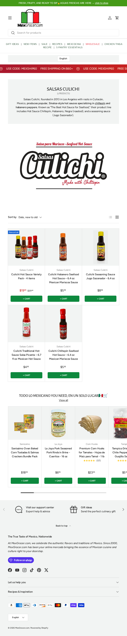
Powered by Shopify (39, 628)
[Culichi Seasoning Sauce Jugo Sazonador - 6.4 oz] (100, 247)
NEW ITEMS (30, 44)
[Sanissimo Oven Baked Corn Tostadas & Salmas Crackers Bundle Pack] (25, 423)
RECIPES (57, 44)
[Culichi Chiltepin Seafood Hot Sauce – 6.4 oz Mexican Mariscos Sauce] (63, 323)
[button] (117, 18)
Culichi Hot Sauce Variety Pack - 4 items (26, 276)
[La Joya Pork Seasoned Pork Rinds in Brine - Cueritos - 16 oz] (58, 423)
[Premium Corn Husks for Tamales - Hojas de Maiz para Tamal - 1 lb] (91, 423)
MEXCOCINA (74, 44)
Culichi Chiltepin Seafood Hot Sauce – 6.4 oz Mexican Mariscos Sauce (63, 354)
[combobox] (63, 32)
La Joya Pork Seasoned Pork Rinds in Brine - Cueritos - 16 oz (58, 452)
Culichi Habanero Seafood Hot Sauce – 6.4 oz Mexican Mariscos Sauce (63, 278)
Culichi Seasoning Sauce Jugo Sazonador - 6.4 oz (100, 276)
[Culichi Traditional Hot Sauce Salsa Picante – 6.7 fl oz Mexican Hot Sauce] (26, 323)
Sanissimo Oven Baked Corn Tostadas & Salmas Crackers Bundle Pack (25, 452)
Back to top (62, 525)
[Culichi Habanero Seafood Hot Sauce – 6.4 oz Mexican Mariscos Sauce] (63, 247)
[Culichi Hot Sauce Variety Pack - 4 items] (26, 247)
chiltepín (100, 103)
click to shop (101, 2)
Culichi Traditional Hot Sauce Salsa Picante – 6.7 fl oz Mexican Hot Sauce (26, 354)
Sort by (12, 217)
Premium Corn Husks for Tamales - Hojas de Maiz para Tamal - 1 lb (92, 452)
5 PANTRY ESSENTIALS (69, 47)
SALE (44, 44)
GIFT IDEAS (12, 44)
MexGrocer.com (22, 628)
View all (63, 400)
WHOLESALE (93, 44)
